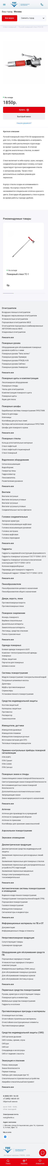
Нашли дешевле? (24, 123)
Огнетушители (9, 308)
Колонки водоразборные (13, 566)
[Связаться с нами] (42, 4)
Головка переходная (11, 538)
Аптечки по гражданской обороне (16, 817)
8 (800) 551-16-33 (10, 1096)
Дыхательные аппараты (12, 624)
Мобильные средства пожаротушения (18, 1001)
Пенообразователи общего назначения (19, 592)
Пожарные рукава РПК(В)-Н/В (15, 360)
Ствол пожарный (9, 453)
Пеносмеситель (8, 478)
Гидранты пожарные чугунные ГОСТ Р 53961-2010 (24, 556)
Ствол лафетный (9, 446)
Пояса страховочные (11, 634)
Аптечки (6, 809)
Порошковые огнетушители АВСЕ (16, 322)
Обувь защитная (9, 659)
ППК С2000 (7, 764)
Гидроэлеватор (8, 474)
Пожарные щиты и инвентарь (15, 997)
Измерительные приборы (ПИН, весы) (18, 969)
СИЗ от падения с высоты (13, 1054)
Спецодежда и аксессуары (13, 1050)
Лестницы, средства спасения (15, 631)
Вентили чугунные (10, 503)
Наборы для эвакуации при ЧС (15, 1075)
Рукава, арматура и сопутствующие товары (21, 994)
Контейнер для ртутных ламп (14, 421)
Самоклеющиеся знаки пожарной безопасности (23, 778)
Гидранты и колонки (11, 1004)
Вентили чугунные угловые (14, 506)
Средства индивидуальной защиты (20, 701)
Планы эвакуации (10, 1065)
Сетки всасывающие (11, 464)
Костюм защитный (10, 705)
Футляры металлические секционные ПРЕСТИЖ (23, 424)
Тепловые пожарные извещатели (16, 743)
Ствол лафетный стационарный (16, 449)
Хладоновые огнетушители (13, 332)
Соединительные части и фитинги (16, 510)
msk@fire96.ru (8, 1118)
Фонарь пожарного (10, 617)
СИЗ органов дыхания (11, 1037)
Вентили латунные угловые (14, 500)
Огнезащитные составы (12, 1015)
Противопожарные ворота (13, 603)
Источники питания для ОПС (14, 740)
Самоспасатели (8, 719)
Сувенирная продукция (12, 945)
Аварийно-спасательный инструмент (18, 1082)
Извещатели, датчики (13, 725)
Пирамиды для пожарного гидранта (18, 570)
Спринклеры (7, 691)
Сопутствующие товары (12, 942)
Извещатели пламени (11, 733)
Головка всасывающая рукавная (16, 528)
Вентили (6, 492)
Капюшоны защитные (11, 708)
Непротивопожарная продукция (18, 937)
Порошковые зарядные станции (16, 959)
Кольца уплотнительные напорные (17, 443)
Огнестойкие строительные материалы (19, 1019)
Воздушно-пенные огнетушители (16, 312)
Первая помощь (9, 1071)
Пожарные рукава (11, 343)
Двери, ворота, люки (12, 598)
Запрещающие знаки (11, 795)
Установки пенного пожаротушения (17, 694)
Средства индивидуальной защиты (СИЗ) (23, 1032)
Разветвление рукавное (12, 481)
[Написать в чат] (42, 1152)
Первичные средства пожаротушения (21, 990)
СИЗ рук (5, 1043)
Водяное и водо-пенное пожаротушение (19, 895)
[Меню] (4, 4)
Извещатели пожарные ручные (15, 736)
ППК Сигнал (7, 767)
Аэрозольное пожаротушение (17, 830)
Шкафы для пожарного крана (15, 427)
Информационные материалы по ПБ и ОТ (23, 923)
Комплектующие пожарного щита (17, 393)
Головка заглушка (10, 531)
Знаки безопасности (11, 1068)
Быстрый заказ (24, 116)
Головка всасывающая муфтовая (16, 524)
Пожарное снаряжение (13, 613)
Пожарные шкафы (11, 406)
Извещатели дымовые (11, 730)
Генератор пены (9, 471)
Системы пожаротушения (15, 673)
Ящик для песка (9, 399)
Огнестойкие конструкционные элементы (20, 1022)
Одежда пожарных (11, 645)
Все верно (9, 18)
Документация (8, 927)
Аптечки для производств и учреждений (19, 813)
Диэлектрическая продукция (16, 844)
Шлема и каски (8, 666)
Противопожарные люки (13, 606)
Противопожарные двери (13, 1026)
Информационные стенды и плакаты (18, 931)
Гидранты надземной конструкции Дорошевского (24, 553)
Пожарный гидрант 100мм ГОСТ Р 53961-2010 (22, 573)
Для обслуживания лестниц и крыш (17, 979)
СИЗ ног (5, 1047)
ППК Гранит (7, 760)
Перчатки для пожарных (13, 662)
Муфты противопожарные (13, 687)
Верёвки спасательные (12, 621)
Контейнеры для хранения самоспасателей (20, 824)
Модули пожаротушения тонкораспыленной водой (24, 677)
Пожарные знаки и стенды (15, 774)
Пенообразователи (11, 584)
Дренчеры (6, 684)
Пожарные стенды (10, 386)
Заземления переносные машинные (17, 871)
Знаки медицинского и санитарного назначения (23, 798)
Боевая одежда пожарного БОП (16, 649)
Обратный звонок (10, 1102)
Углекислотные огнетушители (15, 319)
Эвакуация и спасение (13, 1060)
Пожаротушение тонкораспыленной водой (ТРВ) (23, 899)
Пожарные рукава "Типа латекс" (16, 354)
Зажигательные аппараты (13, 627)
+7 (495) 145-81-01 (11, 1099)
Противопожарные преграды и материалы (23, 1011)
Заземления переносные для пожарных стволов (23, 861)
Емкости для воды (10, 414)
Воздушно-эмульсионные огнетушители (19, 316)
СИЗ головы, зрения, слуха (13, 1040)
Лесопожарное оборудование (15, 382)
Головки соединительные (15, 517)
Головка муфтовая (10, 534)
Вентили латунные (10, 496)
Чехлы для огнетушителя (13, 389)
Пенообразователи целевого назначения (20, 588)
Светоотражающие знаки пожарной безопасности (24, 782)
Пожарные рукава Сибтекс (13, 364)
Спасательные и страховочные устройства (20, 1078)
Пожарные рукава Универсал (15, 367)
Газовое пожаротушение (12, 905)
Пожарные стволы (11, 438)
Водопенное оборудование (15, 460)
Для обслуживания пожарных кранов (18, 975)
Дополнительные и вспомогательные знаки (21, 791)
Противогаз (7, 712)
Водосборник (7, 467)
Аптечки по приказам (11, 820)
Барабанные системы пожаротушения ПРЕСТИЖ (23, 411)
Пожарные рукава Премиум (14, 357)
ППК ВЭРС (6, 757)
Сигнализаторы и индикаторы (15, 912)
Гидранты (7, 549)
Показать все (8, 337)
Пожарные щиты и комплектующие (20, 378)
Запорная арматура (10, 521)
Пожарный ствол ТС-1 (18, 274)
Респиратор (7, 715)
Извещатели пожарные (12, 909)
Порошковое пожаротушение (15, 902)
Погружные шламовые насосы (15, 680)
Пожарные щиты (9, 396)
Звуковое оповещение (13, 837)
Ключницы (6, 417)
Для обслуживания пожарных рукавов (19, 972)
